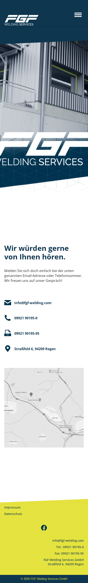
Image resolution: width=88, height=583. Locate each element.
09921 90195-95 (72, 553)
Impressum (12, 507)
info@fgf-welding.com (68, 540)
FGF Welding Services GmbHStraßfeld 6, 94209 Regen (64, 562)
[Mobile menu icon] (78, 12)
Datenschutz (13, 514)
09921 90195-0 (73, 547)
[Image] (44, 408)
